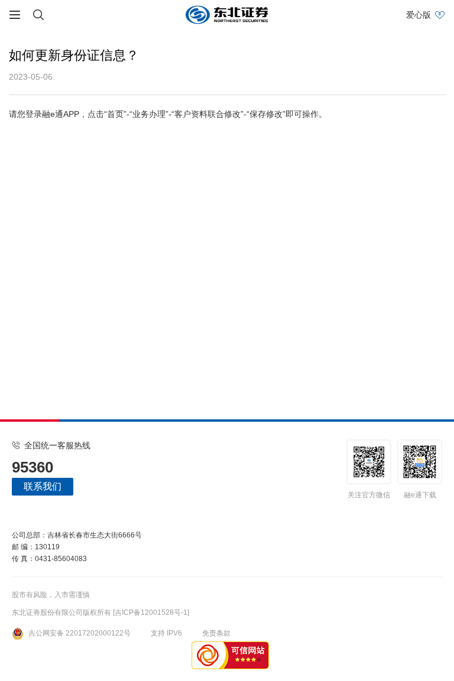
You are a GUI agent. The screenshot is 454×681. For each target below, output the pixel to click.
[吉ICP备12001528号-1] (151, 612)
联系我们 (42, 486)
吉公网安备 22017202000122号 (79, 633)
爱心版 (418, 14)
